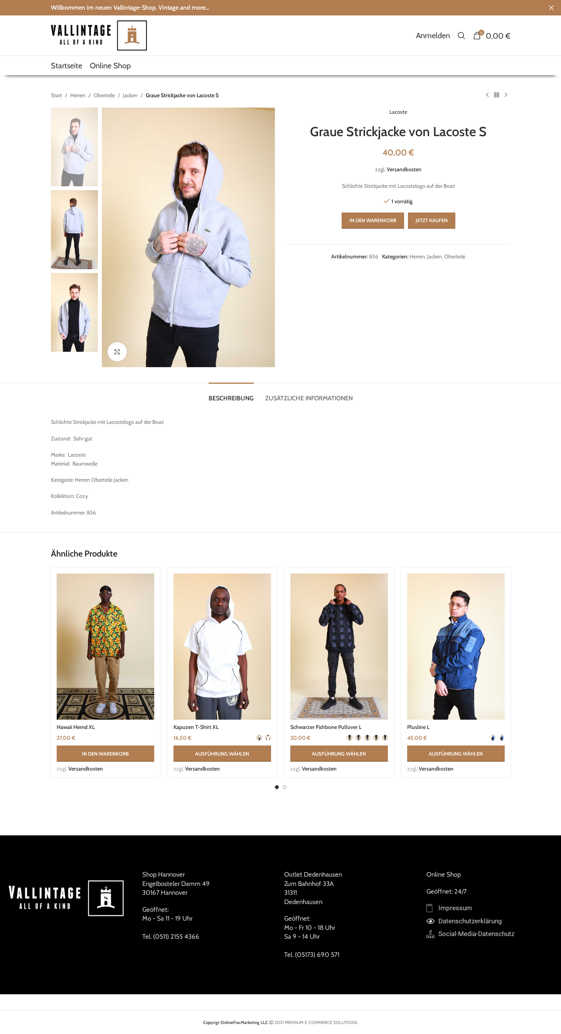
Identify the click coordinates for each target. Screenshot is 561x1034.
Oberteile (104, 95)
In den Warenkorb (372, 220)
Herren (78, 95)
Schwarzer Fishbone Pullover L (326, 727)
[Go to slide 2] (284, 787)
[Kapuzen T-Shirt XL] (222, 647)
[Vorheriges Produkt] (487, 95)
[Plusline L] (456, 647)
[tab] (231, 394)
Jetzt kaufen (432, 220)
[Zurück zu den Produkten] (496, 95)
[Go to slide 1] (277, 787)
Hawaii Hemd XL (76, 727)
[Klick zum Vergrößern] (117, 351)
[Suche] (461, 35)
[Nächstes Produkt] (505, 95)
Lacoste (398, 111)
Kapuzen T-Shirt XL (196, 727)
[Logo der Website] (99, 34)
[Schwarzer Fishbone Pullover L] (339, 647)
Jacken (130, 95)
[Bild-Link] (67, 897)
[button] (105, 754)
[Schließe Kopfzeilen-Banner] (551, 7)
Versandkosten (404, 169)
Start (56, 95)
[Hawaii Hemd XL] (105, 647)
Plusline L (418, 727)
